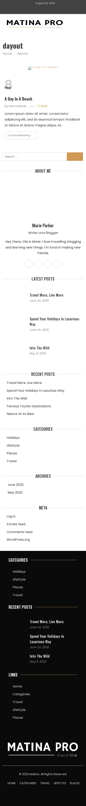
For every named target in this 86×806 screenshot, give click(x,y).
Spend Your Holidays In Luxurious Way (35, 390)
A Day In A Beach (18, 99)
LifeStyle (13, 445)
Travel (42, 106)
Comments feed (19, 532)
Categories (21, 694)
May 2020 (15, 492)
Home (17, 686)
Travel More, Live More (46, 295)
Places (12, 453)
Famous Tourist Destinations (29, 406)
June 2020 (16, 484)
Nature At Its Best (20, 414)
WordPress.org (18, 539)
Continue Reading (19, 135)
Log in (11, 516)
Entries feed (16, 524)
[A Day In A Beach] (43, 68)
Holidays (13, 437)
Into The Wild (39, 347)
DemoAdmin (17, 106)
